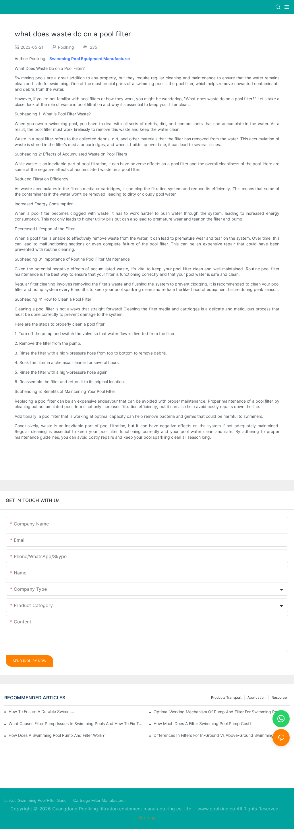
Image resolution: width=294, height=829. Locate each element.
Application (256, 697)
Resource (279, 697)
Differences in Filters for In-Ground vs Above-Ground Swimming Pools (219, 735)
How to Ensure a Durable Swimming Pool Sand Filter (41, 711)
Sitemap (147, 817)
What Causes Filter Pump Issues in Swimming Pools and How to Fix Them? (77, 723)
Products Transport (226, 697)
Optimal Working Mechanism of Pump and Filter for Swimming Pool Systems (222, 711)
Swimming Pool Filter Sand (43, 800)
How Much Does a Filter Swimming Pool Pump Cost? (203, 723)
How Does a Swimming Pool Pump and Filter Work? (57, 735)
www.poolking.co (216, 809)
